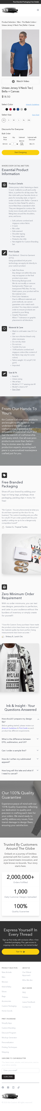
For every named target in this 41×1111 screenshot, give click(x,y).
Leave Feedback (28, 1002)
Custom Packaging (9, 1006)
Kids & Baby (6, 987)
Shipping (5, 1052)
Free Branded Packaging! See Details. (26, 2)
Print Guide (23, 728)
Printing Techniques (9, 1047)
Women (5, 982)
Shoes (4, 992)
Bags (4, 996)
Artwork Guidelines (9, 728)
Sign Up (19, 952)
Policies (25, 997)
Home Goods (7, 1011)
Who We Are (27, 980)
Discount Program (9, 1033)
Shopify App (7, 1023)
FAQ (24, 992)
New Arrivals (7, 972)
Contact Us (26, 1007)
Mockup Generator (9, 1038)
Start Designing (21, 152)
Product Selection (9, 22)
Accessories (6, 1001)
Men (19, 22)
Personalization (8, 1042)
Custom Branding (8, 1028)
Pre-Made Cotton (29, 22)
